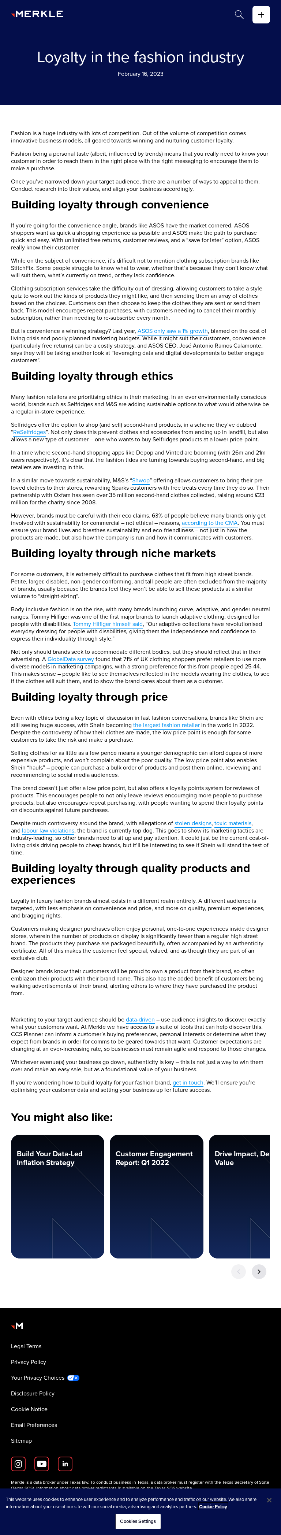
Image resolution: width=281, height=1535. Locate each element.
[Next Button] (259, 1271)
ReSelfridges (29, 432)
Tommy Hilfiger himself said (108, 624)
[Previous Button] (238, 1271)
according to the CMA (210, 523)
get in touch (188, 1082)
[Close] (269, 1500)
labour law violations (48, 830)
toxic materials (232, 823)
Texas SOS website (173, 1488)
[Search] (239, 14)
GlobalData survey (71, 659)
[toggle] (261, 14)
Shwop (141, 480)
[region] (140, 1511)
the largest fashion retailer (166, 725)
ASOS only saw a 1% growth (173, 331)
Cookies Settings (138, 1521)
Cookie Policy (213, 1506)
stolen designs (193, 823)
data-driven (140, 1019)
